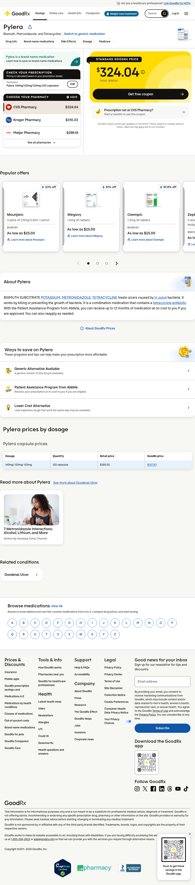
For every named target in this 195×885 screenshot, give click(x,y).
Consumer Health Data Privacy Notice (116, 710)
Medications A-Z (14, 696)
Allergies (43, 722)
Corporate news (84, 739)
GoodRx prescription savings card (17, 687)
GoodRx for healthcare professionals (52, 683)
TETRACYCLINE (104, 297)
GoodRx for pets (14, 734)
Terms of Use (112, 681)
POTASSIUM (50, 297)
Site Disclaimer (113, 688)
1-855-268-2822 (20, 839)
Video (41, 708)
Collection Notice (114, 695)
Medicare (104, 41)
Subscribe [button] (173, 729)
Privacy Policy (112, 667)
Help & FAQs (82, 667)
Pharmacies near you (51, 674)
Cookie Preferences (116, 702)
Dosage (87, 41)
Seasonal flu (45, 743)
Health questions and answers (51, 751)
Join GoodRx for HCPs (177, 3)
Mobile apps (12, 679)
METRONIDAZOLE (76, 297)
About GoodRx (83, 691)
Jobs (77, 725)
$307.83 (152, 464)
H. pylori (160, 297)
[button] (120, 13)
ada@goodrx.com (44, 839)
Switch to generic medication (84, 34)
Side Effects (68, 41)
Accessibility (82, 674)
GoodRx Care (13, 748)
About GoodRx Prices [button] (100, 328)
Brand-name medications (39, 41)
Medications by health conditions (18, 705)
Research (80, 705)
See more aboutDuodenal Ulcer (75, 483)
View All (56, 606)
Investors (80, 732)
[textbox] (162, 681)
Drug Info (11, 41)
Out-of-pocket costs (17, 720)
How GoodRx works (50, 667)
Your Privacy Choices (112, 721)
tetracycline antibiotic (169, 303)
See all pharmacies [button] (39, 142)
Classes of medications (19, 713)
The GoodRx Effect (85, 712)
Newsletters (45, 715)
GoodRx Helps (83, 718)
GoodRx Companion (17, 741)
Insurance (11, 672)
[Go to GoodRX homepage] (17, 13)
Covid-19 (43, 736)
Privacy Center (113, 674)
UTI (40, 729)
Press (77, 698)
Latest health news (49, 701)
